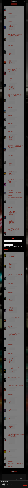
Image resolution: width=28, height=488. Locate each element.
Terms (20, 247)
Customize (16, 485)
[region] (14, 484)
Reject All (21, 485)
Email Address (6, 239)
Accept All (25, 485)
